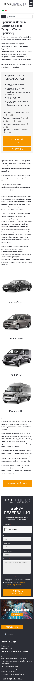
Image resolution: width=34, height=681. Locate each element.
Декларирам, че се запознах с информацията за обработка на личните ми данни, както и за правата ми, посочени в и (18, 583)
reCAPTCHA (7, 524)
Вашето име (7, 536)
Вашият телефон (8, 551)
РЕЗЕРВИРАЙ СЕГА (17, 141)
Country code (7, 543)
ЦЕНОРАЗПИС (17, 149)
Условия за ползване (9, 577)
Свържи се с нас (6, 648)
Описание (6, 559)
